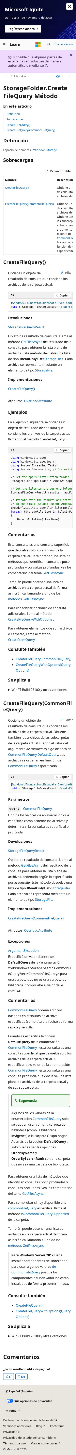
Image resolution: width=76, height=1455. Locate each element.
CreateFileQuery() (18, 125)
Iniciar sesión (64, 44)
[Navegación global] (4, 44)
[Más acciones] (69, 76)
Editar (69, 272)
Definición (13, 114)
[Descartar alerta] (69, 6)
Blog (39, 1426)
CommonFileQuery (22, 766)
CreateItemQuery (21, 639)
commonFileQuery (22, 1208)
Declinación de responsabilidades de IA (30, 1420)
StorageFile (53, 359)
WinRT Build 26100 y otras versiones (39, 689)
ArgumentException (23, 950)
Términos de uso (14, 1443)
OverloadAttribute (38, 401)
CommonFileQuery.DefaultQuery (33, 754)
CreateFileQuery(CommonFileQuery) (30, 130)
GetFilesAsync (31, 342)
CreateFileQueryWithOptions (30, 619)
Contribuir (57, 1426)
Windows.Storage (45, 150)
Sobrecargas (15, 119)
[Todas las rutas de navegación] (6, 76)
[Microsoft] (38, 44)
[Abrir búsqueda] (49, 44)
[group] (38, 215)
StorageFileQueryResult (26, 327)
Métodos (20, 76)
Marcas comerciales (44, 1443)
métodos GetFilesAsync (26, 599)
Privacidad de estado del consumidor (28, 1438)
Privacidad (10, 1432)
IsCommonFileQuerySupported (45, 1214)
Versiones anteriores (17, 1426)
